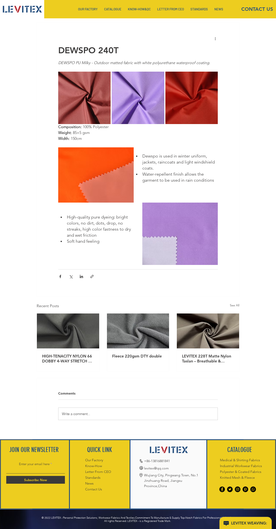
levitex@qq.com (156, 468)
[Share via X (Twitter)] (71, 276)
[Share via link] (92, 276)
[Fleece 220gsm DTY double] (138, 330)
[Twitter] (230, 489)
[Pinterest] (245, 489)
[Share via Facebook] (60, 276)
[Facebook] (222, 489)
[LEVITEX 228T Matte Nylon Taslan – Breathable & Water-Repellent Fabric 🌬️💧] (208, 330)
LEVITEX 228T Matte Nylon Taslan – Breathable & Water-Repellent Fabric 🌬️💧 (206, 359)
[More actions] (215, 38)
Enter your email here (34, 464)
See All (234, 305)
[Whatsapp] (253, 489)
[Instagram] (237, 489)
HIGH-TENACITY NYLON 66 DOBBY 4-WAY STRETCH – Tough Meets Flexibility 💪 (67, 359)
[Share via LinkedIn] (81, 276)
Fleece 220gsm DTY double (137, 356)
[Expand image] (84, 98)
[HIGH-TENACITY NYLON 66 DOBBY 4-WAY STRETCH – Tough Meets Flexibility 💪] (68, 330)
